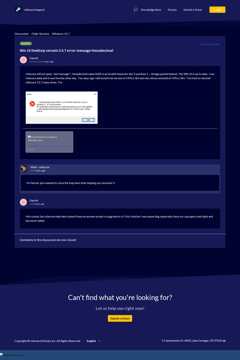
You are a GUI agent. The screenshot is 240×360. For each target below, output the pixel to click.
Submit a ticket (193, 9)
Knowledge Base (151, 9)
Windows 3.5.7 (61, 33)
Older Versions (40, 33)
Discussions (22, 33)
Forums (172, 9)
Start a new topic (210, 44)
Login (217, 9)
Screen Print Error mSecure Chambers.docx (48, 146)
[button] (135, 9)
